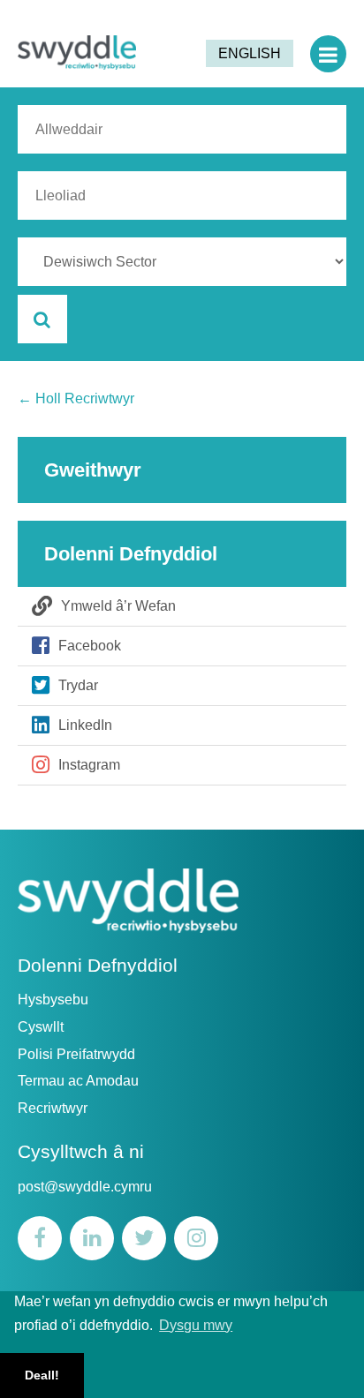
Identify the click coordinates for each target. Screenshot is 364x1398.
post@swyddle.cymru (85, 1186)
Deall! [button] (42, 1375)
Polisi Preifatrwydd (76, 1054)
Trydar (78, 685)
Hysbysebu (53, 999)
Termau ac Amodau (78, 1080)
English (249, 53)
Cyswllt (41, 1026)
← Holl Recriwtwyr (76, 398)
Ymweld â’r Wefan (118, 605)
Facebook (89, 645)
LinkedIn (85, 725)
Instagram (89, 764)
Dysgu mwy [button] (195, 1325)
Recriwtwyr (52, 1108)
